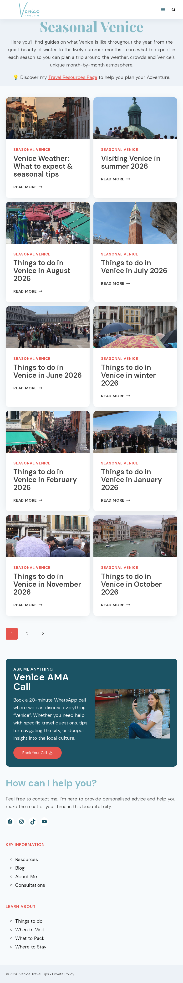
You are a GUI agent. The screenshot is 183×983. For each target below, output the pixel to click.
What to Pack (29, 938)
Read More (27, 186)
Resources (26, 859)
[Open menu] (162, 9)
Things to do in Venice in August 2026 (41, 270)
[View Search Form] (173, 9)
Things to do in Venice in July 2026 (134, 266)
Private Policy (63, 974)
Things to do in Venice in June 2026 (47, 371)
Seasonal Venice (32, 149)
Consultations (30, 885)
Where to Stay (30, 947)
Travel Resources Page (72, 77)
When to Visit (29, 930)
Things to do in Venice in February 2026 (45, 479)
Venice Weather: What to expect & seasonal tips (43, 166)
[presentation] (48, 118)
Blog (20, 868)
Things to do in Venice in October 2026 (131, 584)
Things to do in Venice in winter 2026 (128, 375)
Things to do (28, 921)
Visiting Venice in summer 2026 (130, 162)
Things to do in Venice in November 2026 (47, 584)
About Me (26, 876)
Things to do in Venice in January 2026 (131, 479)
